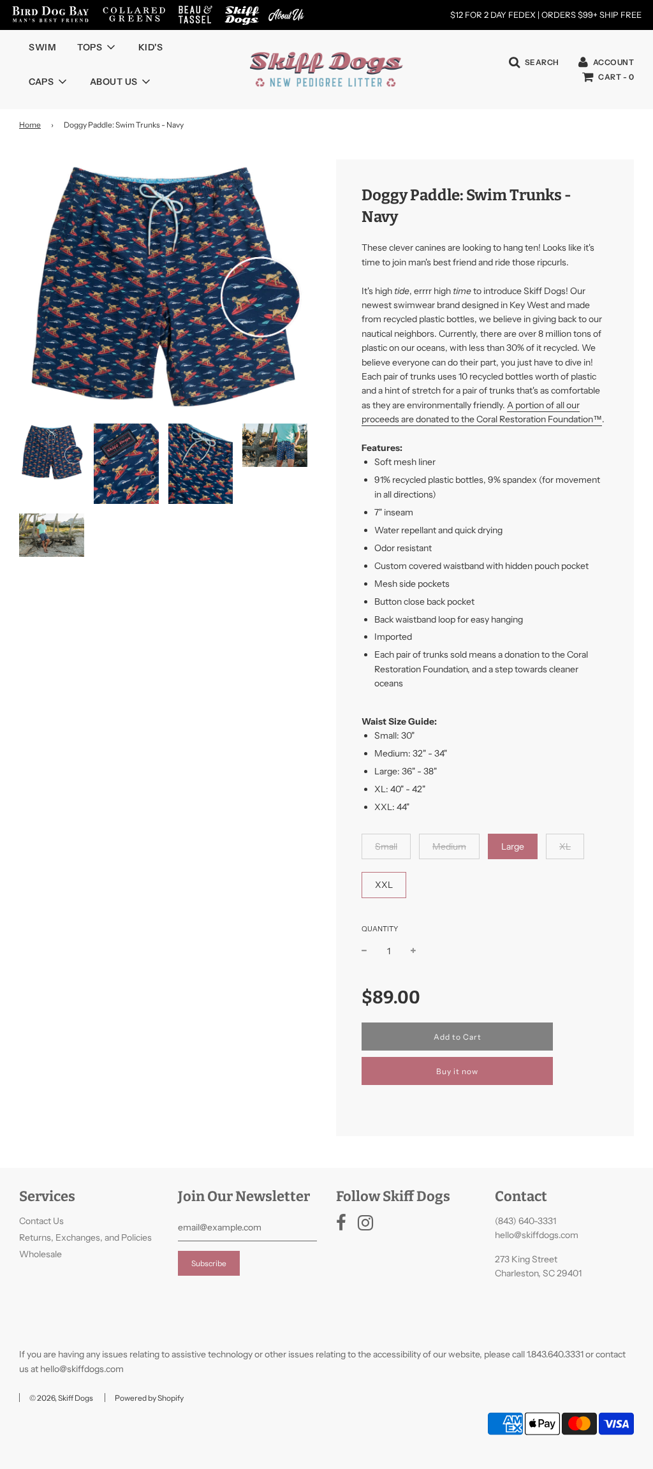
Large (512, 846)
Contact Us (41, 1221)
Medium (449, 846)
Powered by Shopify (149, 1398)
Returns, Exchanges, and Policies (85, 1237)
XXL (384, 884)
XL (565, 846)
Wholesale (40, 1254)
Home (30, 124)
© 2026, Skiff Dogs (61, 1398)
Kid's (150, 47)
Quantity (380, 928)
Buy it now (457, 1071)
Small (386, 846)
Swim (42, 47)
